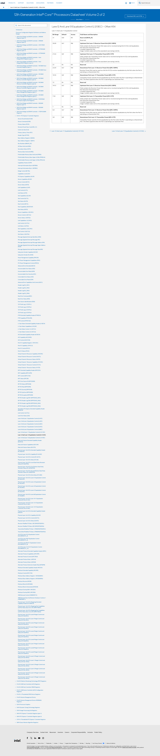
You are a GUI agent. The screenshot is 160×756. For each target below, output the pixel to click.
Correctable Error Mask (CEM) (25, 279)
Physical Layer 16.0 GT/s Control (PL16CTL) (29, 457)
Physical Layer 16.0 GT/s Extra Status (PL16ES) (30, 475)
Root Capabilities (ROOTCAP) (25, 206)
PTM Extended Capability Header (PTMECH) (29, 315)
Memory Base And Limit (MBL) (26, 151)
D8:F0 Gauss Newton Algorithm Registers (27, 722)
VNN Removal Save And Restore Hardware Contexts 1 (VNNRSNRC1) (32, 598)
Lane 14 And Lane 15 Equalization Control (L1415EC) (31, 437)
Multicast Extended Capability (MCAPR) (28, 570)
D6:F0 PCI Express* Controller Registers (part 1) (29, 713)
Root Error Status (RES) (24, 299)
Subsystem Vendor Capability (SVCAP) (28, 252)
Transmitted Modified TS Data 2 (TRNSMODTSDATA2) (32, 531)
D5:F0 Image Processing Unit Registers (27, 710)
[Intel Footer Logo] (17, 740)
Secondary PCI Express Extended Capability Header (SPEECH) (31, 409)
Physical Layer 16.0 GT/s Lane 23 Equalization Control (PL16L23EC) (32, 482)
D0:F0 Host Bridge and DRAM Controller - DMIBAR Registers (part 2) (30, 41)
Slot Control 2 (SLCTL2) (24, 231)
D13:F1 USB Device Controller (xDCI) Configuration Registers (30, 690)
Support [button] (21, 3)
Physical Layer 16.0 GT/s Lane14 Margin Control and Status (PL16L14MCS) (31, 673)
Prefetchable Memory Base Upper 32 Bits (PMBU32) (31, 157)
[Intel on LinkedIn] (35, 738)
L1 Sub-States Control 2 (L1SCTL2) (27, 332)
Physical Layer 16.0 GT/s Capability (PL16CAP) (30, 454)
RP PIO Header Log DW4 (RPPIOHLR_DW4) (29, 406)
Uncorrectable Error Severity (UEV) (27, 274)
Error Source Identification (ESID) (26, 301)
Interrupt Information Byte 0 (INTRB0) (28, 165)
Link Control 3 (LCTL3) (23, 413)
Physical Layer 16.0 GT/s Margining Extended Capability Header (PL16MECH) (29, 602)
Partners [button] (50, 3)
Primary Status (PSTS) (23, 124)
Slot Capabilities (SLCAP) (24, 195)
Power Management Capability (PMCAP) (28, 257)
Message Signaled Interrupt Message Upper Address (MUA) (31, 246)
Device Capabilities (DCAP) (25, 179)
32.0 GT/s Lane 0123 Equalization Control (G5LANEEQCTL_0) (28, 535)
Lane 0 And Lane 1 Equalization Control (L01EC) (30, 418)
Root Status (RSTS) (23, 209)
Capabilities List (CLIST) (24, 173)
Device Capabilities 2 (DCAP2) (25, 212)
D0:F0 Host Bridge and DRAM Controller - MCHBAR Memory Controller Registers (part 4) (30, 83)
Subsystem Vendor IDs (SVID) (25, 255)
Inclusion (90, 732)
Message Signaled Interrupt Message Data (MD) (30, 249)
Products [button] (11, 3)
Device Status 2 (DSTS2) (24, 217)
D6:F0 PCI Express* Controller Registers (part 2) (29, 716)
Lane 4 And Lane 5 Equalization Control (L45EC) (30, 424)
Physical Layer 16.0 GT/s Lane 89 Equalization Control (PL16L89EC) (32, 495)
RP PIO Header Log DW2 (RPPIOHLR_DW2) (29, 400)
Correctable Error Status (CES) (26, 277)
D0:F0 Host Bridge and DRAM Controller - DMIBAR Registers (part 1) (30, 37)
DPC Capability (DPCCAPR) (25, 373)
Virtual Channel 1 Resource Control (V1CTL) (29, 365)
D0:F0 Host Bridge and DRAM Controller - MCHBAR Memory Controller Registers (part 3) (30, 79)
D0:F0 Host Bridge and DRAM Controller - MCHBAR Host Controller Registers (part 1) (31, 66)
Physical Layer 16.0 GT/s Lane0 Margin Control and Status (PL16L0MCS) (31, 615)
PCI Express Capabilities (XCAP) (26, 176)
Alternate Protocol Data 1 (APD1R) (27, 559)
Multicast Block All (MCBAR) (25, 584)
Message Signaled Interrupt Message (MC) (29, 239)
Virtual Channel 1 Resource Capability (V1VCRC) (30, 362)
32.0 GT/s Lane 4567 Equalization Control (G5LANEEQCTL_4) (28, 539)
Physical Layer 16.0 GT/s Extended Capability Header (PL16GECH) (31, 450)
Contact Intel (44, 732)
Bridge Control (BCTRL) (24, 171)
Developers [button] (40, 3)
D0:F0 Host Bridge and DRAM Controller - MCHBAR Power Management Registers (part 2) (30, 95)
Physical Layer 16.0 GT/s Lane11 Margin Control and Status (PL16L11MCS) (31, 661)
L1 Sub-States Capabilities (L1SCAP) (27, 326)
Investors (60, 732)
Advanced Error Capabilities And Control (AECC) (30, 282)
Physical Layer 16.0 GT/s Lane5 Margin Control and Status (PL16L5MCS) (31, 636)
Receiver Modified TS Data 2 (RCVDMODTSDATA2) (31, 526)
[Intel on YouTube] (39, 738)
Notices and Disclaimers (56, 747)
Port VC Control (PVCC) (24, 348)
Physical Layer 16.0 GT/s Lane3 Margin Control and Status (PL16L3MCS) (31, 627)
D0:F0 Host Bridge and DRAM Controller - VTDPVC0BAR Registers (31, 112)
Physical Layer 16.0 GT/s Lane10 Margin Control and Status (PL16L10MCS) (31, 656)
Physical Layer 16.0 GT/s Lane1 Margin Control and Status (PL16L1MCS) (31, 619)
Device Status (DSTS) (23, 184)
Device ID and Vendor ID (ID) (25, 119)
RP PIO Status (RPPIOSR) (24, 384)
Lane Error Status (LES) (24, 415)
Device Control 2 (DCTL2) (24, 215)
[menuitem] (4, 7)
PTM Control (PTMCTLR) (24, 321)
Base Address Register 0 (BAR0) (26, 138)
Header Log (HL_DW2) (23, 288)
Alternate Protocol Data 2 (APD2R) (27, 562)
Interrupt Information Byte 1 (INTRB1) (28, 168)
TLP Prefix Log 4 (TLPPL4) (24, 312)
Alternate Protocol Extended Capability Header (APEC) (32, 551)
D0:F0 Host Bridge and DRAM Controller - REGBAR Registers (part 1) (30, 104)
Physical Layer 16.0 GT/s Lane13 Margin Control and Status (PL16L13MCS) (31, 669)
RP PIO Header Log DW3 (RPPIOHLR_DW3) (29, 403)
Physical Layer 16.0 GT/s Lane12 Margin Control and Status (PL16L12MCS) (31, 665)
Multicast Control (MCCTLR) (25, 573)
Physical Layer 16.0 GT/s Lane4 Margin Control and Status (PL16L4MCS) (31, 631)
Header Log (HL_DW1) (23, 285)
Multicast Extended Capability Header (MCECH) (30, 567)
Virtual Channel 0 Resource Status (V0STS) (29, 359)
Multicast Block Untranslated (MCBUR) (28, 587)
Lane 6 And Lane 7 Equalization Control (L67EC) (30, 426)
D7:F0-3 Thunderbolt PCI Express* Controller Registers (31, 719)
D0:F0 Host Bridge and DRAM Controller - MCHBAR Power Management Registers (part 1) (30, 91)
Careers (67, 732)
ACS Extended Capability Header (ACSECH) (29, 334)
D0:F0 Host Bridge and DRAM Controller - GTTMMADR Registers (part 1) (31, 49)
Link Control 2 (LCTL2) (23, 223)
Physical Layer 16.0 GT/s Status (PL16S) (28, 459)
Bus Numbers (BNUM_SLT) (25, 143)
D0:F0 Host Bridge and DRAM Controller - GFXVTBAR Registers (31, 45)
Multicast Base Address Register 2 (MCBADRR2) (30, 578)
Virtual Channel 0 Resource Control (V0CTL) (29, 356)
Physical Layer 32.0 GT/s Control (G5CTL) (28, 518)
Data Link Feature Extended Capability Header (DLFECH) (30, 441)
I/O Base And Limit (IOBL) (24, 146)
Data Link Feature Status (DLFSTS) (27, 447)
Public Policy (98, 732)
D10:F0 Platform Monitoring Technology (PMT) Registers (31, 681)
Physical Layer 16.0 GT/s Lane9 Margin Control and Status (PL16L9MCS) (31, 652)
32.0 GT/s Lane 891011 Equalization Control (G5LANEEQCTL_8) (29, 543)
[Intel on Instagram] (43, 738)
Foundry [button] (59, 3)
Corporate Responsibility (78, 732)
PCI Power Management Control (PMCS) (28, 263)
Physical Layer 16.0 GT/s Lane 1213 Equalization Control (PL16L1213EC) (30, 503)
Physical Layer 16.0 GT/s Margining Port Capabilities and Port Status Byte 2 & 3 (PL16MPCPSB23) (31, 611)
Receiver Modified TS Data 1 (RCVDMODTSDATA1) (31, 523)
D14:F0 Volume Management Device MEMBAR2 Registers (29, 701)
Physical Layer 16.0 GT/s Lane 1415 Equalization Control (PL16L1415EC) (30, 507)
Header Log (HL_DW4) (23, 293)
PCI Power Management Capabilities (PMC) (29, 260)
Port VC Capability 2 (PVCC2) (25, 345)
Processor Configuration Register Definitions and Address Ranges (31, 33)
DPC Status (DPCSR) (23, 378)
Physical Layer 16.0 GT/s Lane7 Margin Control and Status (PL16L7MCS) (31, 644)
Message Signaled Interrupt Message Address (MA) (31, 242)
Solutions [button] (30, 3)
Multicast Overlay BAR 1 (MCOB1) (27, 589)
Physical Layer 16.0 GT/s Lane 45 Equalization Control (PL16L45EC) (32, 486)
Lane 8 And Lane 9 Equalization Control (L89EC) (30, 429)
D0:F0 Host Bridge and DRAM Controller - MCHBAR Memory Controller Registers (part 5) (30, 87)
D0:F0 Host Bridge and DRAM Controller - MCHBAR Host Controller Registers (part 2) (31, 70)
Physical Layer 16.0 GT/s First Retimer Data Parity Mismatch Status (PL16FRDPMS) (31, 467)
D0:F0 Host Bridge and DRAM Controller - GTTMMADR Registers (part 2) (31, 54)
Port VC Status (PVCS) (23, 351)
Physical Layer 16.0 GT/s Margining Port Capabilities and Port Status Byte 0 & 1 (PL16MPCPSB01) (31, 606)
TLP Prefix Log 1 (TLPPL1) (24, 304)
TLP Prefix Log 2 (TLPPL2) (24, 307)
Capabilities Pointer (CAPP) (25, 162)
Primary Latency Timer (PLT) (25, 132)
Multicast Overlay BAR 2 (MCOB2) (27, 592)
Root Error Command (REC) (25, 296)
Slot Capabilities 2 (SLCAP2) (25, 228)
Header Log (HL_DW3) (23, 290)
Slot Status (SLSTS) (23, 201)
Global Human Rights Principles (129, 747)
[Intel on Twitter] (31, 738)
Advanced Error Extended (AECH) (26, 266)
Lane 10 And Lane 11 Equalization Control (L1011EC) (31, 432)
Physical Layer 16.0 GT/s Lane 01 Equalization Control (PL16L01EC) (32, 478)
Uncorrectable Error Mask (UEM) (26, 271)
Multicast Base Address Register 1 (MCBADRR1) (30, 576)
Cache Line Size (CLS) (23, 130)
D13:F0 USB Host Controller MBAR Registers (28, 687)
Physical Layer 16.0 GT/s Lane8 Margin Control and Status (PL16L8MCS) (31, 648)
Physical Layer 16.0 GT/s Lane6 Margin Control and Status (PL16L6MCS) (31, 640)
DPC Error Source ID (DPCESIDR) (26, 381)
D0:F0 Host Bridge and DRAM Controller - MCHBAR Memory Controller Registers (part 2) (30, 74)
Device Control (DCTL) (23, 182)
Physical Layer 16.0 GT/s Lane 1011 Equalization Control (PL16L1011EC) (30, 499)
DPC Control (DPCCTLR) (24, 376)
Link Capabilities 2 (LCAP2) (25, 220)
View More (79, 19)
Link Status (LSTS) (22, 193)
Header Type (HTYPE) (23, 135)
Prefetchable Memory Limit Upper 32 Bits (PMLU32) (31, 160)
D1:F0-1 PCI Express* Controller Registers (28, 116)
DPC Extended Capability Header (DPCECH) (29, 370)
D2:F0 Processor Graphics (23, 704)
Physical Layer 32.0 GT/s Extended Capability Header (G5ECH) (31, 511)
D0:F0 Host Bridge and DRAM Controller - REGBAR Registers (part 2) (30, 108)
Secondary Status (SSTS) (24, 149)
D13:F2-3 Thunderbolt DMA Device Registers (28, 694)
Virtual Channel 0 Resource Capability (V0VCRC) (30, 354)
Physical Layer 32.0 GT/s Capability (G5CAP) (29, 515)
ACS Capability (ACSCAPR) (25, 337)
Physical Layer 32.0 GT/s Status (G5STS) (28, 520)
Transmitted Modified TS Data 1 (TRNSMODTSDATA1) (32, 529)
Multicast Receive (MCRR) (24, 581)
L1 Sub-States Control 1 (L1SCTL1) (27, 329)
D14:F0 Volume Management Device (26, 697)
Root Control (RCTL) (23, 204)
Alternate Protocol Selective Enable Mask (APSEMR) (31, 565)
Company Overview (33, 732)
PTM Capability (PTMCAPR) (25, 318)
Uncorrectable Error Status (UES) (26, 268)
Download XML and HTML (134, 16)
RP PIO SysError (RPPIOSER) (25, 392)
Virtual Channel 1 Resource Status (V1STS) (29, 367)
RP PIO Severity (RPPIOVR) (25, 389)
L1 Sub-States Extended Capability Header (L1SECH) (31, 323)
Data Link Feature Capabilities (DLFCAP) (28, 444)
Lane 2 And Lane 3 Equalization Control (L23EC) (30, 421)
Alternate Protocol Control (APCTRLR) (28, 556)
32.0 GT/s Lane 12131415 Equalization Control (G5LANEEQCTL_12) (30, 547)
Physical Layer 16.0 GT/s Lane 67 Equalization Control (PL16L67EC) (32, 491)
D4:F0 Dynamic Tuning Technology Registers (28, 707)
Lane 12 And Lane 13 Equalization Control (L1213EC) (32, 435)
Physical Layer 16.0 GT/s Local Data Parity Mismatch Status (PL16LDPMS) (31, 463)
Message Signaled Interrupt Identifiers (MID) (29, 237)
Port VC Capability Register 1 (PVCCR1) (28, 343)
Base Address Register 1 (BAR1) (26, 141)
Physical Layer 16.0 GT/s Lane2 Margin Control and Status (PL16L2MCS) (31, 623)
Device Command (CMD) (24, 121)
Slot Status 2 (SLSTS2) (23, 234)
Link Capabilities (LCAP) (24, 187)
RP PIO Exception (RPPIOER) (25, 395)
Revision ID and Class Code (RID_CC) (27, 127)
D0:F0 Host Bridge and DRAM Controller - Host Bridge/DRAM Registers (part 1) (29, 58)
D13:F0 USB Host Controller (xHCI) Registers (28, 684)
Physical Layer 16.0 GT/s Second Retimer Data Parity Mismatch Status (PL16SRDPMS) (31, 471)
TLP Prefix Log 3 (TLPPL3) (24, 310)
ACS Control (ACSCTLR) (24, 340)
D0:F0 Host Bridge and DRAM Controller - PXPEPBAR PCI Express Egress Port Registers (30, 99)
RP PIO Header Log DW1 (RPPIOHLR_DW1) (29, 398)
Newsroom (53, 732)
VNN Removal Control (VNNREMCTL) (27, 595)
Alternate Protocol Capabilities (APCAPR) (28, 554)
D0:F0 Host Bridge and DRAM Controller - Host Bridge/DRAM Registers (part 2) (29, 62)
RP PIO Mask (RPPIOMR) (24, 387)
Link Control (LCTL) (23, 190)
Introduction (19, 29)
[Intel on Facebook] (27, 738)
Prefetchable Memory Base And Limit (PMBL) (29, 154)
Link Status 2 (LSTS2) (23, 226)
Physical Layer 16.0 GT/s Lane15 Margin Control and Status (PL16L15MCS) (31, 677)
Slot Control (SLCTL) (23, 198)
